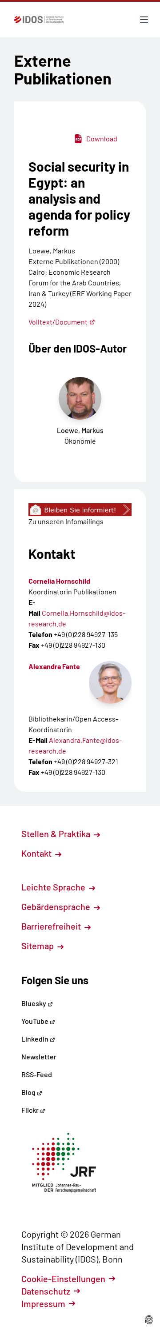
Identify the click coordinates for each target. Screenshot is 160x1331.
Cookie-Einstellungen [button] (63, 1278)
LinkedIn (35, 1038)
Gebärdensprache (56, 906)
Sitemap (38, 945)
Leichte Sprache (54, 887)
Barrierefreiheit (52, 926)
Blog (29, 1092)
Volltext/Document (58, 321)
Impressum (43, 1303)
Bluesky (34, 1003)
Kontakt (37, 853)
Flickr (30, 1110)
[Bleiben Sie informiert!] (80, 509)
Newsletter (38, 1056)
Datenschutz (45, 1291)
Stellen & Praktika (56, 833)
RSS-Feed (36, 1074)
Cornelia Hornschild (59, 581)
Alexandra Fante (54, 666)
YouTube (35, 1021)
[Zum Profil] (110, 682)
